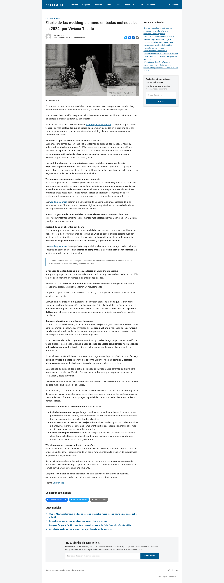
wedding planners (58, 201)
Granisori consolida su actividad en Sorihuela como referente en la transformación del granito (158, 31)
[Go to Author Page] (48, 36)
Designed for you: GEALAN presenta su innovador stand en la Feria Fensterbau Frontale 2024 (90, 525)
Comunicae (59, 35)
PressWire (55, 4)
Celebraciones (53, 18)
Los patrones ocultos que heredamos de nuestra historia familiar (78, 521)
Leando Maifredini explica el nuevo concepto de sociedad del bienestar (80, 529)
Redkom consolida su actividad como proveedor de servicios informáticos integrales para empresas (158, 45)
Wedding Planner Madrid (98, 124)
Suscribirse (161, 101)
